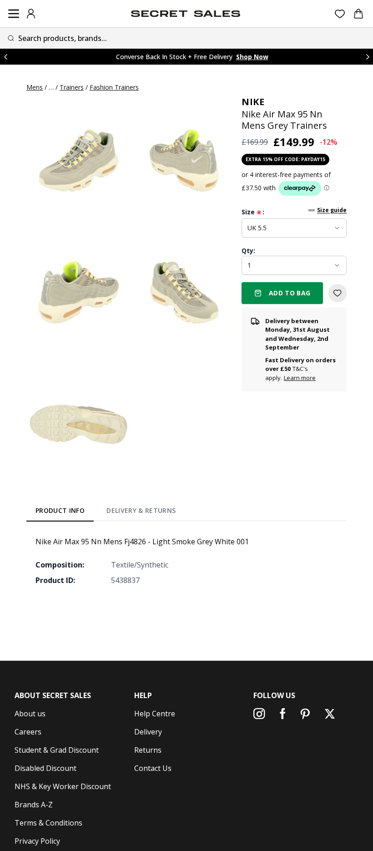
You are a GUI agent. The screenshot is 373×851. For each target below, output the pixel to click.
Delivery (148, 732)
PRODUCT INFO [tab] (60, 510)
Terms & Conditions (48, 823)
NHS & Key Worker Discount (63, 786)
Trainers (72, 87)
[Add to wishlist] (337, 293)
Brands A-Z (34, 805)
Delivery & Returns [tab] (141, 510)
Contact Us (152, 768)
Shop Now (252, 56)
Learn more (300, 378)
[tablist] (105, 512)
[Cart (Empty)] (358, 14)
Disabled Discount (45, 768)
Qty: (248, 250)
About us (30, 714)
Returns (147, 750)
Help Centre (154, 714)
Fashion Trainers (114, 87)
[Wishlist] (340, 14)
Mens (34, 87)
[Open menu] (13, 13)
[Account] (31, 14)
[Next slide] (367, 57)
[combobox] (186, 38)
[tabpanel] (186, 560)
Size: (253, 212)
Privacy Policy (37, 841)
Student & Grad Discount (57, 750)
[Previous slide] (5, 57)
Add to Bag (290, 293)
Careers (28, 732)
